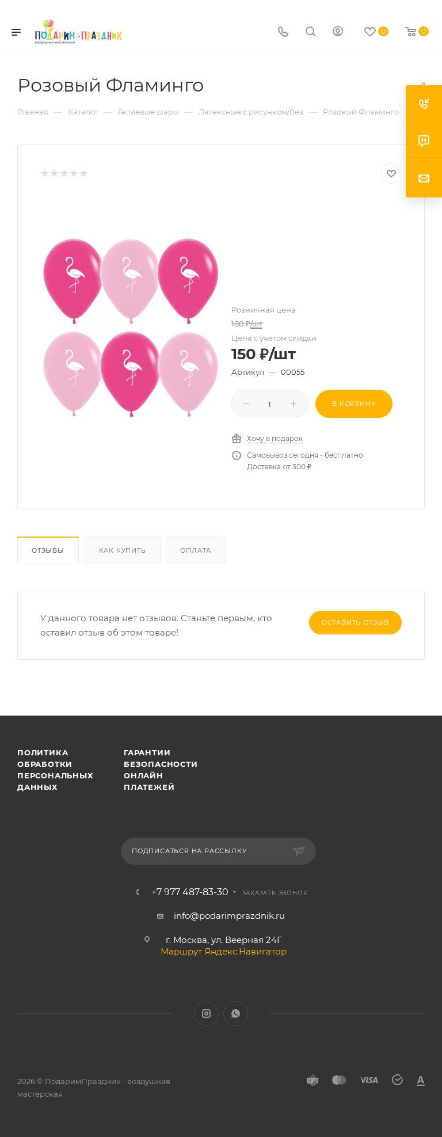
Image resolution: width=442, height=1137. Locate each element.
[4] (73, 173)
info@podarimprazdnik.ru (229, 915)
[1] (44, 173)
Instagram (206, 1013)
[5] (83, 173)
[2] (54, 173)
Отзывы (48, 550)
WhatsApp (235, 1013)
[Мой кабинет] (338, 32)
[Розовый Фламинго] (130, 327)
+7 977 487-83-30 (189, 892)
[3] (63, 173)
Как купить (122, 550)
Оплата (195, 550)
